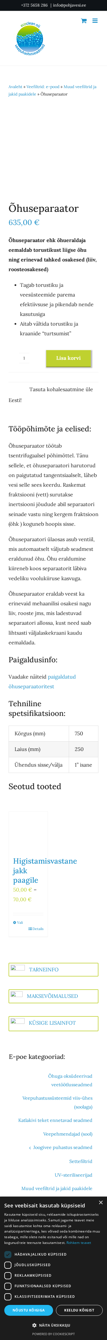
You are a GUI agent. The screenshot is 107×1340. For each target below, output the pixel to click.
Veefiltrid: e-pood (43, 86)
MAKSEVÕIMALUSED (52, 996)
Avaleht (15, 86)
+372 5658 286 (35, 5)
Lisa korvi (68, 358)
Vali (20, 922)
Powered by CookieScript (53, 1334)
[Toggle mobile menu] (95, 21)
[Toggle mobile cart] (84, 21)
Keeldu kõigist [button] (79, 1310)
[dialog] (53, 1268)
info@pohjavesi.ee (69, 5)
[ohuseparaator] (53, 149)
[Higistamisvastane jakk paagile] (28, 831)
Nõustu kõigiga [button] (29, 1310)
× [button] (100, 1203)
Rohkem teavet (78, 1242)
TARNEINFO (43, 969)
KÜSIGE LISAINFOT (52, 1023)
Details (38, 929)
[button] (53, 1325)
